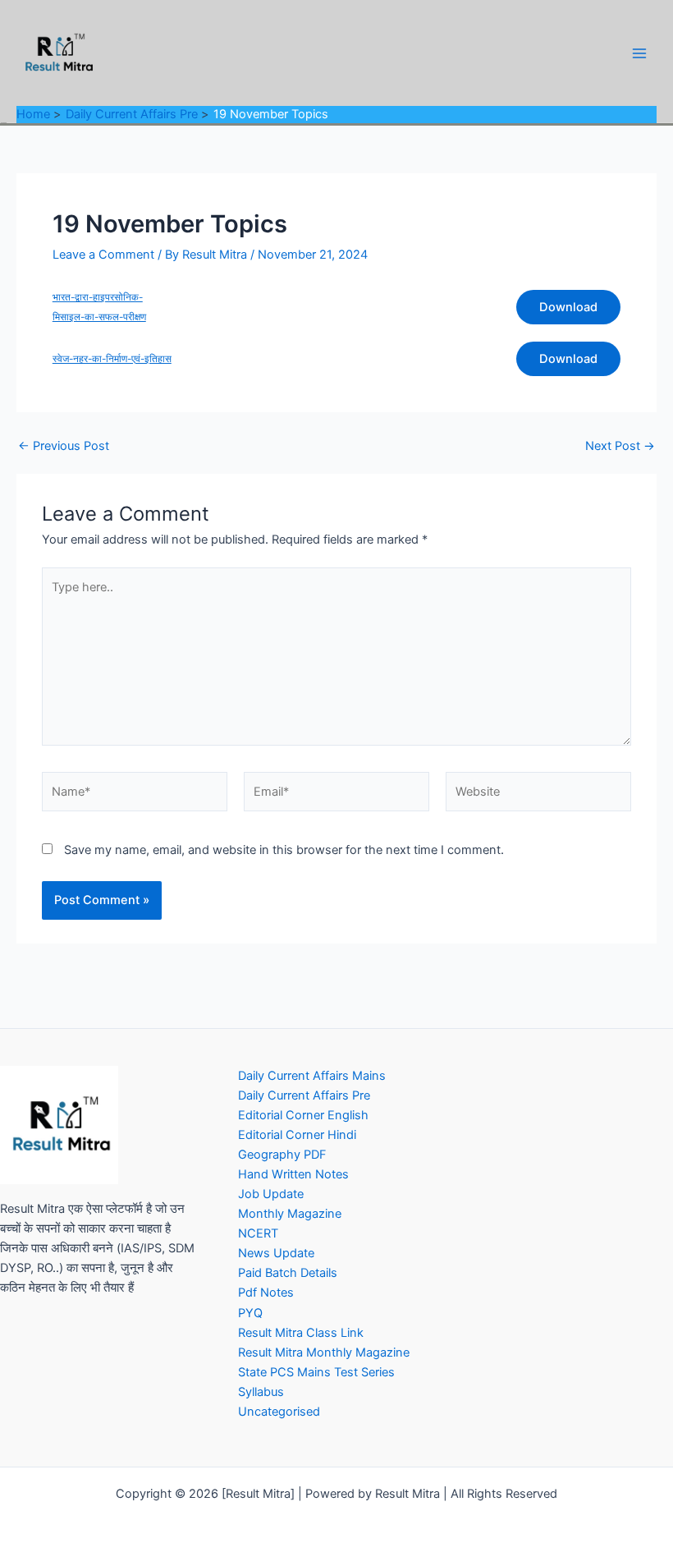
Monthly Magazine (289, 1213)
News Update (276, 1253)
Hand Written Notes (293, 1174)
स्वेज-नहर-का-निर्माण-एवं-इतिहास (112, 359)
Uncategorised (279, 1411)
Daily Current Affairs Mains (312, 1075)
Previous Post (63, 446)
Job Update (271, 1194)
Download (568, 307)
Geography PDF (282, 1154)
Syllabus (261, 1392)
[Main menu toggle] (639, 53)
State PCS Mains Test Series (316, 1372)
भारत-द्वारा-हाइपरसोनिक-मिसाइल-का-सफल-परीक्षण (99, 307)
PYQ (250, 1313)
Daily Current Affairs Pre (304, 1095)
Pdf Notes (266, 1292)
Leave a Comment (103, 254)
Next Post (620, 446)
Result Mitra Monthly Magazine (324, 1352)
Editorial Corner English (303, 1115)
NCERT (258, 1233)
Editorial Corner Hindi (297, 1134)
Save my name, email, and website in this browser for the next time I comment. (284, 850)
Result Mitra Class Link (301, 1332)
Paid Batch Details (287, 1272)
